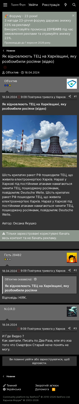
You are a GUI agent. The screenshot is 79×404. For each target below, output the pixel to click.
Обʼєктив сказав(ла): (18, 279)
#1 (75, 96)
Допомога (42, 389)
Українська (13, 389)
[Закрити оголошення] (73, 16)
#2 (75, 270)
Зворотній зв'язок (47, 385)
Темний (11, 385)
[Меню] (5, 5)
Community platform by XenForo (36, 396)
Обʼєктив (12, 72)
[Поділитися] (69, 96)
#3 (75, 328)
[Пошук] (74, 5)
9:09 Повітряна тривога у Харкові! (44, 97)
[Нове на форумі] (66, 5)
